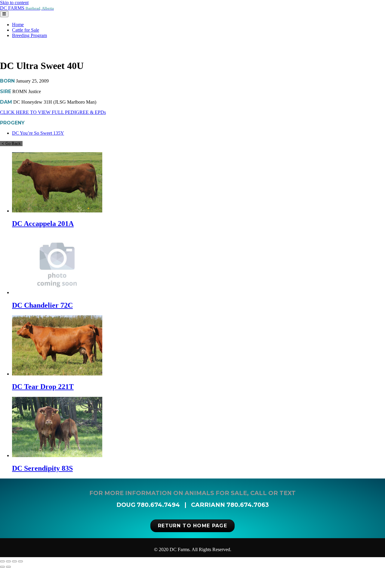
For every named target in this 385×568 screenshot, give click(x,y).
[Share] (14, 561)
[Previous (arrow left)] (2, 567)
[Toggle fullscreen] (8, 561)
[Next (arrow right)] (8, 567)
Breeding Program (29, 35)
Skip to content (14, 2)
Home (18, 24)
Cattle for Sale (25, 30)
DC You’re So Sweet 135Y (38, 133)
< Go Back (11, 143)
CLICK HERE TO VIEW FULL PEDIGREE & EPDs (53, 112)
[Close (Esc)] (20, 561)
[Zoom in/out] (2, 561)
